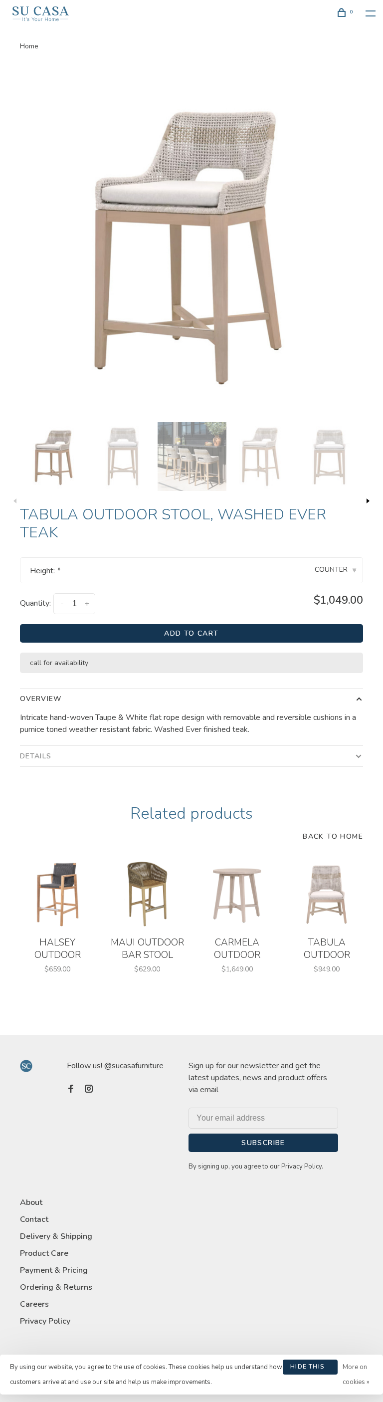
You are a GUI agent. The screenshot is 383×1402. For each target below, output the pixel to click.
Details (35, 756)
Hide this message (307, 1369)
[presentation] (54, 456)
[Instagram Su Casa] (89, 1089)
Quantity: (35, 603)
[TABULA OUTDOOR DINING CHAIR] (326, 894)
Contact (34, 1219)
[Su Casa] (26, 1066)
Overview (41, 698)
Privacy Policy (45, 1321)
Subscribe (263, 1143)
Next (368, 501)
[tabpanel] (191, 243)
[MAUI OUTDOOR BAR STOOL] (147, 894)
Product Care (44, 1253)
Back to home (333, 836)
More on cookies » (356, 1375)
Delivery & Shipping (56, 1236)
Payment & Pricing (54, 1270)
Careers (34, 1304)
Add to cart (191, 633)
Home (29, 46)
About (31, 1202)
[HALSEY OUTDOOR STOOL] (57, 894)
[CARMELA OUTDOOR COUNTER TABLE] (236, 894)
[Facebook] (71, 1089)
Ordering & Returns (56, 1287)
